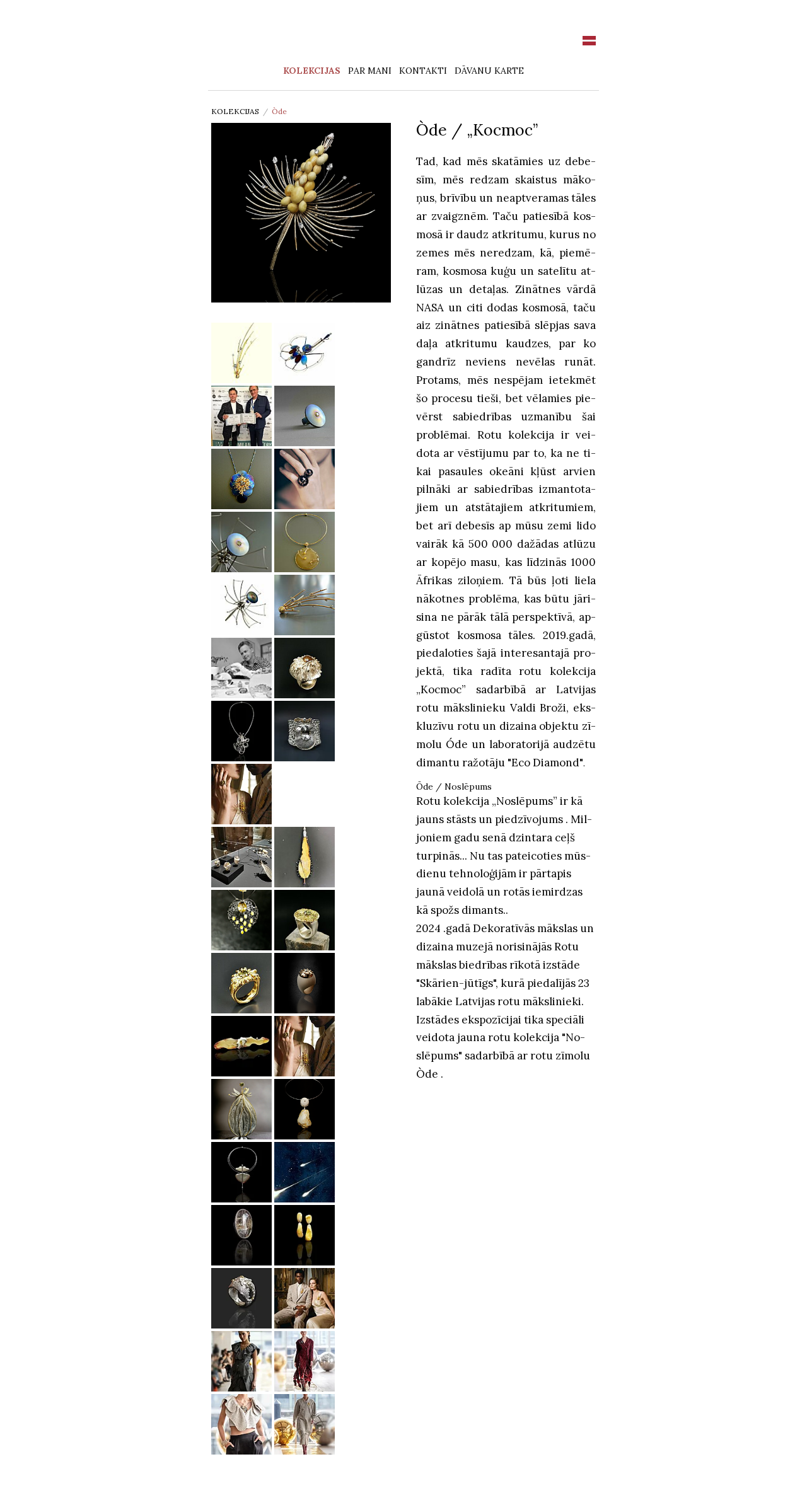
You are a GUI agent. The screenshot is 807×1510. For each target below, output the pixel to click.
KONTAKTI (423, 70)
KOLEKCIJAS (311, 70)
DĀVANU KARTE (489, 70)
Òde (279, 111)
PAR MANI (370, 70)
